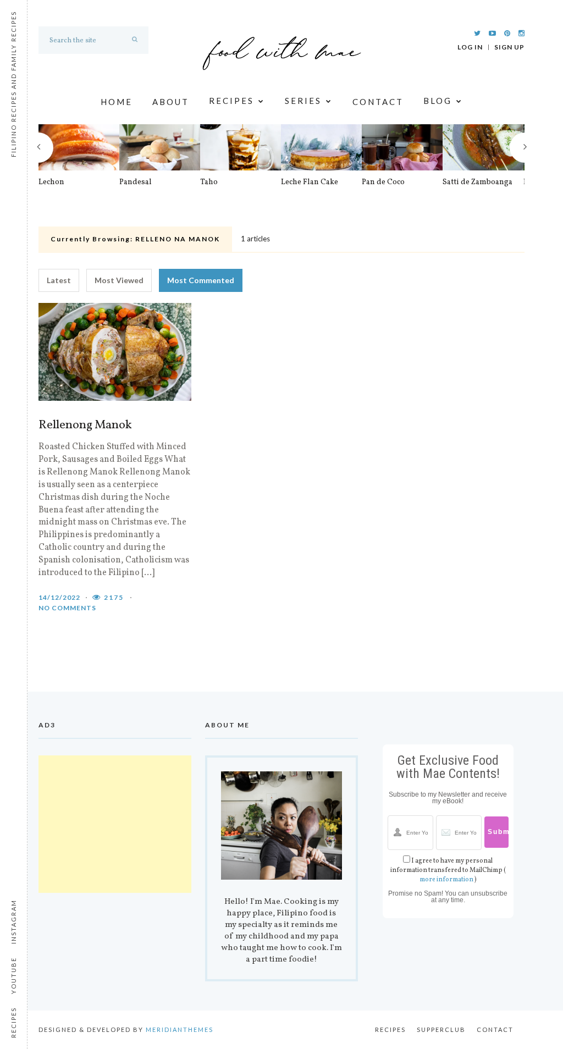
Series (303, 101)
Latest (59, 280)
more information (446, 879)
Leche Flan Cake (309, 182)
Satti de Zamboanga (477, 182)
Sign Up (509, 47)
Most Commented (200, 280)
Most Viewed (119, 280)
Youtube (13, 975)
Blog (437, 101)
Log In (470, 47)
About (170, 101)
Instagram (13, 921)
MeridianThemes (179, 1029)
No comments (67, 608)
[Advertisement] (114, 824)
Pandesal (135, 182)
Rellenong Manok (85, 425)
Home (117, 101)
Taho (209, 182)
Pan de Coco (383, 182)
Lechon (51, 182)
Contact (378, 101)
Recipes (231, 101)
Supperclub (441, 1029)
